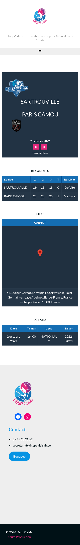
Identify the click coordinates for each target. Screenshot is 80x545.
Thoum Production (18, 537)
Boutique (19, 456)
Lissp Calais (14, 36)
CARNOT (40, 222)
